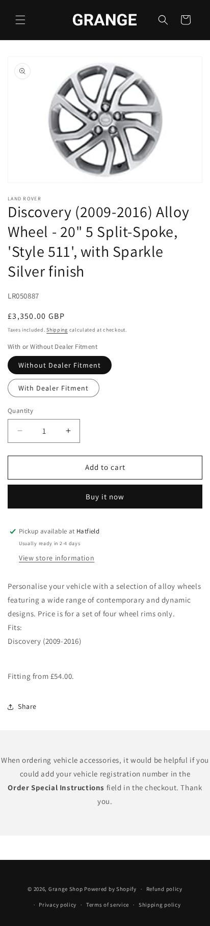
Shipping (57, 329)
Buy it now (105, 496)
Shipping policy (160, 904)
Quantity (20, 410)
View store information (56, 557)
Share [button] (27, 706)
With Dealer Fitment (53, 388)
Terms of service (107, 904)
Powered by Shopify (110, 888)
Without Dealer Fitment (59, 365)
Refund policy (164, 888)
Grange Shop (65, 888)
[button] (20, 20)
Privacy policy (57, 904)
